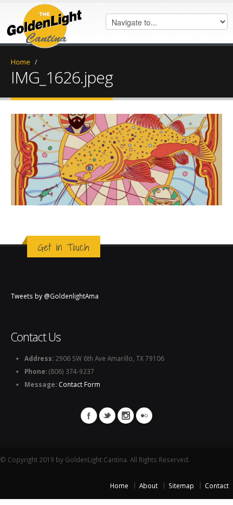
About (148, 485)
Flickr (144, 415)
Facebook (89, 415)
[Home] (44, 23)
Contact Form (79, 384)
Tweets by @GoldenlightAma (55, 296)
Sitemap (181, 485)
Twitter (107, 415)
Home (20, 62)
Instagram (126, 415)
